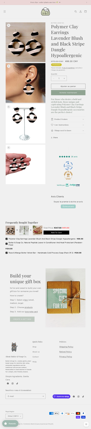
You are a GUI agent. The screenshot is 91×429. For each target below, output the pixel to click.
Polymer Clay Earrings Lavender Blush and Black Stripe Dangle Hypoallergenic (42, 239)
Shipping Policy (66, 347)
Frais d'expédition (68, 68)
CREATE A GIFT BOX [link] (22, 319)
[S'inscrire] (43, 396)
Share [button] (55, 137)
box (26, 300)
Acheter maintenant (68, 93)
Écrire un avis (68, 206)
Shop (35, 347)
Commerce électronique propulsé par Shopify (38, 424)
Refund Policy (65, 352)
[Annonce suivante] (86, 2)
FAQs (35, 362)
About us (36, 352)
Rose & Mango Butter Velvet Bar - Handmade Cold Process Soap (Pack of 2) (41, 253)
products (29, 307)
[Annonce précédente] (4, 2)
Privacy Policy (65, 356)
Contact (36, 357)
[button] (4, 11)
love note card (31, 312)
